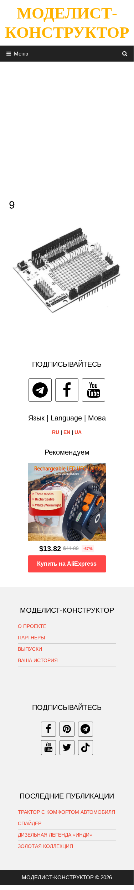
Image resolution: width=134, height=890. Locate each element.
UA (78, 432)
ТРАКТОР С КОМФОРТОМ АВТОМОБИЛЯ (66, 812)
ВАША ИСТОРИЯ (38, 660)
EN (66, 432)
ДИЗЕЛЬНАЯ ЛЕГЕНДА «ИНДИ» (55, 835)
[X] (67, 747)
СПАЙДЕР (29, 823)
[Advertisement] (67, 128)
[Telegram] (40, 390)
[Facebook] (66, 390)
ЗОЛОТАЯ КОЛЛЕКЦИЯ (45, 846)
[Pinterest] (67, 729)
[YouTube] (93, 390)
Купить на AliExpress (67, 564)
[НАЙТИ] (125, 54)
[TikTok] (85, 747)
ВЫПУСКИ (30, 649)
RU (55, 432)
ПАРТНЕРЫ (31, 637)
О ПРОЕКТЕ (32, 626)
